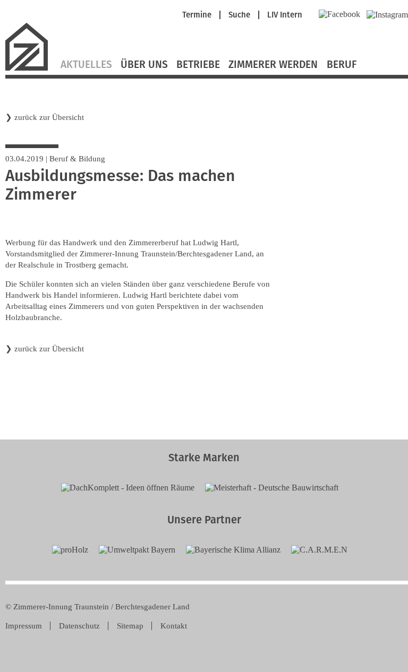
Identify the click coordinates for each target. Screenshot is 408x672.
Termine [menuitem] (196, 15)
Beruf (341, 65)
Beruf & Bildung (77, 158)
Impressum (23, 626)
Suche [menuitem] (239, 15)
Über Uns (144, 65)
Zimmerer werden (273, 65)
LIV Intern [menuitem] (284, 15)
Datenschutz (79, 626)
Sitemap (130, 626)
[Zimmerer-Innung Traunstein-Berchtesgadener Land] (30, 69)
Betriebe (198, 65)
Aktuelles (86, 65)
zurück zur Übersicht (49, 117)
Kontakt (173, 626)
